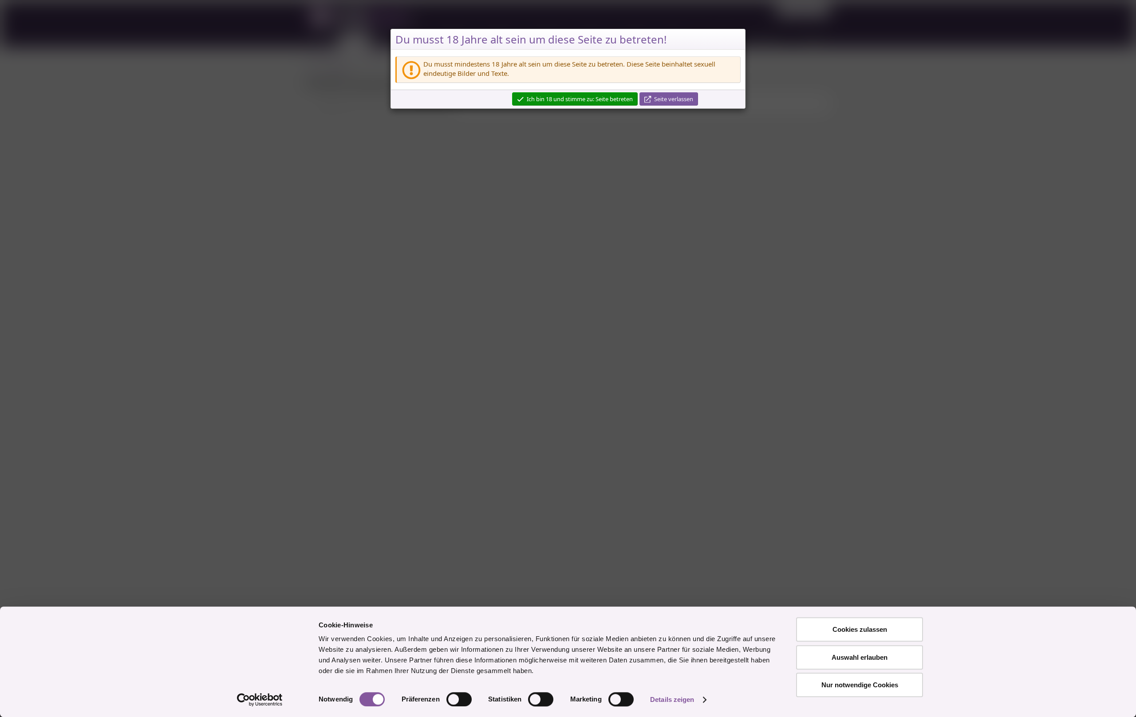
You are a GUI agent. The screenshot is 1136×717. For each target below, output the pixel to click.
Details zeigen (672, 699)
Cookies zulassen (859, 629)
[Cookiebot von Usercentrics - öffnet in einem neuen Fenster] (260, 699)
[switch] (459, 699)
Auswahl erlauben (860, 657)
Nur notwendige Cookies (859, 685)
